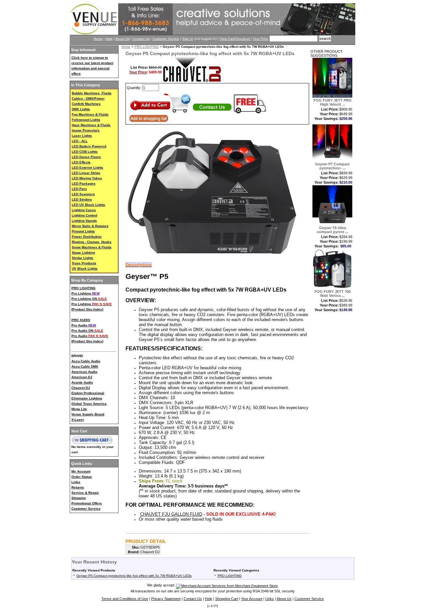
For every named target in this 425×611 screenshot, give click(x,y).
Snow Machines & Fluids (92, 247)
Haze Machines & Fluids (91, 125)
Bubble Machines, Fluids (92, 93)
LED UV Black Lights (88, 205)
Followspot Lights (86, 120)
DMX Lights (81, 109)
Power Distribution (87, 236)
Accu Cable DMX (84, 366)
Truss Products (84, 263)
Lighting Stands (84, 220)
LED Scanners (83, 194)
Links (75, 482)
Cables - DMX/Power (88, 98)
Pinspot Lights (83, 231)
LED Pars (79, 189)
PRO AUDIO (80, 320)
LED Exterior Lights (87, 167)
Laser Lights (82, 135)
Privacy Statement (166, 599)
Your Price (260, 39)
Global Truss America (89, 403)
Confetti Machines (86, 104)
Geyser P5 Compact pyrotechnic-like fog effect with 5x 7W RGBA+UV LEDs (134, 575)
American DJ (81, 377)
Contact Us (140, 39)
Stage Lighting (83, 252)
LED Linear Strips (86, 173)
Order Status (81, 477)
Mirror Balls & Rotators (90, 226)
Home (98, 39)
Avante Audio (82, 382)
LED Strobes (82, 199)
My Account (80, 471)
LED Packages (84, 183)
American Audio (84, 372)
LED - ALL (80, 141)
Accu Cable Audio (85, 361)
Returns (77, 487)
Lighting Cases (84, 210)
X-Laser (77, 419)
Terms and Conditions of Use (124, 599)
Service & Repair (85, 492)
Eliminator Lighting (86, 398)
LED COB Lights (85, 151)
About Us (122, 39)
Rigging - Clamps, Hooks (92, 242)
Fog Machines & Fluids (90, 114)
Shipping (78, 498)
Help (109, 39)
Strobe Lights (82, 258)
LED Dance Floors (86, 157)
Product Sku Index (87, 309)
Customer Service (165, 39)
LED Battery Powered (89, 146)
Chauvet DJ (80, 388)
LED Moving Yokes (87, 178)
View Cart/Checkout (235, 39)
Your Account (251, 599)
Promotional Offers (86, 503)
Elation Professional (87, 393)
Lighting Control (84, 215)
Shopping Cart (226, 599)
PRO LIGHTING (83, 288)
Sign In (187, 39)
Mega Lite (79, 409)
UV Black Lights (85, 268)
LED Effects (81, 162)
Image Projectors (86, 130)
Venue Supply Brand (87, 414)
